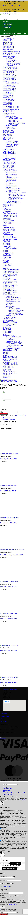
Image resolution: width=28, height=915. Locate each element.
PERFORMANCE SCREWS (17, 195)
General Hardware (11, 180)
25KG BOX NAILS (8, 42)
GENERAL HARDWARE (10, 170)
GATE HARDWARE (11, 145)
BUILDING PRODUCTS (9, 56)
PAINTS (8, 187)
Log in (12, 883)
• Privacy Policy (4, 716)
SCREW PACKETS (14, 197)
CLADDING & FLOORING (10, 68)
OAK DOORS (10, 127)
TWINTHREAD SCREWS (16, 198)
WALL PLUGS (13, 200)
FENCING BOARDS (12, 141)
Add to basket (4, 413)
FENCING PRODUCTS (12, 144)
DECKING (6, 81)
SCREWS (9, 191)
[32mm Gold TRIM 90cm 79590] (7, 406)
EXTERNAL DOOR (11, 126)
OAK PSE (6, 260)
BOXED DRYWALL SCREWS (11, 52)
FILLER (5, 155)
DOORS (5, 114)
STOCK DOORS (10, 128)
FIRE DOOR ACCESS (9, 158)
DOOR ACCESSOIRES (9, 88)
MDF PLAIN (6, 232)
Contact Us (6, 790)
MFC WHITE (6, 243)
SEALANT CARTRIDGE (13, 201)
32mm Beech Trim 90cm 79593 (8, 523)
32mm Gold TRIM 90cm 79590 (8, 586)
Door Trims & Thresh (9, 110)
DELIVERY (6, 21)
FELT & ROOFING (11, 60)
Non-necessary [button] (4, 838)
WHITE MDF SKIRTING (16, 345)
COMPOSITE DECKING (10, 75)
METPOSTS (9, 147)
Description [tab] (6, 418)
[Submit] (3, 786)
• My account (3, 721)
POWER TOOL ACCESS (13, 188)
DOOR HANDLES (8, 95)
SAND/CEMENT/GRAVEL (13, 64)
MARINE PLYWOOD (9, 228)
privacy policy (13, 904)
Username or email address (8, 876)
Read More (22, 799)
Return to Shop (16, 863)
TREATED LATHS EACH (13, 348)
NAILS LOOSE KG (11, 186)
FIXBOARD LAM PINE (9, 162)
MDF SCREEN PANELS (10, 237)
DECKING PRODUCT (12, 84)
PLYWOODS (6, 277)
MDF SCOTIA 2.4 (8, 235)
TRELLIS (8, 148)
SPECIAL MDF (10, 316)
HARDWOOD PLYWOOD (10, 214)
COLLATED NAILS (8, 71)
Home (1, 381)
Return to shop (10, 38)
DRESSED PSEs (8, 130)
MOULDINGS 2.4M (11, 249)
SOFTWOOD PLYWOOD (16, 314)
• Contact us (3, 713)
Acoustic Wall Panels (9, 45)
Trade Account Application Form (12, 6)
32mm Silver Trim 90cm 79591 (8, 618)
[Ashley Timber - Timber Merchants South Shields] (9, 14)
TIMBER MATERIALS (9, 335)
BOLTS (5, 50)
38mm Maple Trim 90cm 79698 (8, 650)
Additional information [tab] (9, 419)
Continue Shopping (9, 869)
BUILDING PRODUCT (9, 54)
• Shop (2, 719)
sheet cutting (6, 293)
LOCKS (8, 184)
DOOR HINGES (7, 102)
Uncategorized (7, 360)
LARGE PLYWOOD (8, 221)
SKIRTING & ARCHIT (9, 318)
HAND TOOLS (10, 183)
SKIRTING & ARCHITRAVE (14, 342)
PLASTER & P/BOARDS (13, 63)
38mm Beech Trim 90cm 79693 (8, 682)
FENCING (6, 140)
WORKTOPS (10, 66)
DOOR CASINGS (8, 92)
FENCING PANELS (11, 142)
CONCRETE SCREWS (9, 77)
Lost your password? (5, 886)
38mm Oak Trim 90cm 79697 (8, 491)
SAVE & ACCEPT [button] (5, 851)
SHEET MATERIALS (9, 295)
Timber (5, 334)
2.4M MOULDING (8, 39)
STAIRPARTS (7, 328)
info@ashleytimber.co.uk (10, 689)
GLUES (8, 182)
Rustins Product (7, 284)
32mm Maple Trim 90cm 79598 (8, 459)
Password (3, 880)
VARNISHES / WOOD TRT (13, 202)
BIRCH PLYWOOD (11, 296)
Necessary (5, 829)
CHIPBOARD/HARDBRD (10, 67)
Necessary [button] (3, 827)
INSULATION (10, 61)
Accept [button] (17, 799)
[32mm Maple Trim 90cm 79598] (7, 398)
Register (2, 906)
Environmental (7, 24)
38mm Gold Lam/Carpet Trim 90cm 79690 (11, 555)
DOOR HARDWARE (9, 99)
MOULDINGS (7, 246)
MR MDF (5, 250)
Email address (4, 893)
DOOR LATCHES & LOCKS (11, 106)
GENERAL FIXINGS (8, 168)
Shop (4, 30)
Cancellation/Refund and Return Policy (14, 33)
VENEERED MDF (11, 317)
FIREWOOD (6, 161)
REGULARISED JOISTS (10, 282)
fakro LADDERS (10, 59)
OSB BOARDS (7, 264)
